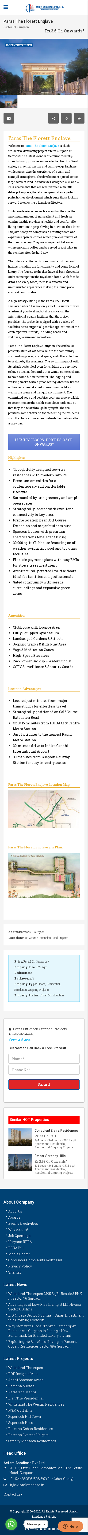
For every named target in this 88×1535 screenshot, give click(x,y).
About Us (15, 1211)
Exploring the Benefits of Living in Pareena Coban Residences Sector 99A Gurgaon (42, 1343)
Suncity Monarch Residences (32, 1441)
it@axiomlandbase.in (27, 1485)
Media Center (19, 1254)
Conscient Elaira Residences (56, 1130)
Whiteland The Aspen (25, 1367)
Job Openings (19, 1235)
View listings (19, 1039)
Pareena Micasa (21, 1386)
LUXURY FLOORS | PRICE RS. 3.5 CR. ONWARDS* (44, 442)
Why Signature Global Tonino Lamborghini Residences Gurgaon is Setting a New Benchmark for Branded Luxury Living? (43, 1331)
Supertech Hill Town (24, 1416)
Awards (14, 1217)
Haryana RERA (20, 1242)
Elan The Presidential (26, 1398)
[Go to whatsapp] (11, 1524)
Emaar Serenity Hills (50, 1156)
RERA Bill (16, 1248)
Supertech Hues (20, 1422)
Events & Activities (23, 1223)
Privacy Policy (20, 1266)
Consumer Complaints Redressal (35, 1260)
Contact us (12, 1494)
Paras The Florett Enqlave (41, 146)
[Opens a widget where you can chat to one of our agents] (70, 1527)
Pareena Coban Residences (30, 1428)
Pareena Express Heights (28, 1435)
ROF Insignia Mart (23, 1374)
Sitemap (14, 1272)
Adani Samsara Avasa (25, 1380)
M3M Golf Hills (20, 1410)
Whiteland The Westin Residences (36, 1404)
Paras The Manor (22, 1392)
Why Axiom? (18, 1229)
